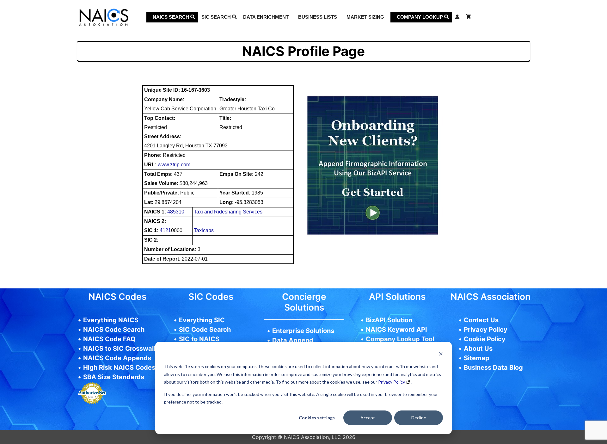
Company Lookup (420, 17)
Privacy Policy (391, 382)
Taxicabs (204, 230)
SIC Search (216, 17)
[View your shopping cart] (468, 17)
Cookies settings (317, 417)
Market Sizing (365, 17)
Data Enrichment (266, 17)
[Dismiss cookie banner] (440, 355)
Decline (418, 417)
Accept (367, 417)
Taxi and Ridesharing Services (228, 211)
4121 (165, 230)
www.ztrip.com (174, 164)
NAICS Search (171, 17)
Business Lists (317, 17)
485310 (175, 211)
